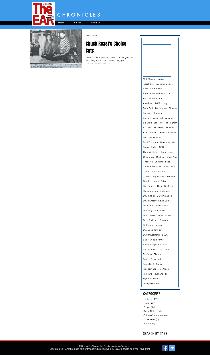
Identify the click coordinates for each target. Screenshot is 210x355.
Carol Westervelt (151, 152)
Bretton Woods (167, 142)
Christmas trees (162, 161)
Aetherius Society (164, 83)
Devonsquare (161, 205)
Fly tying (158, 254)
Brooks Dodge (150, 147)
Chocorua (148, 161)
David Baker (149, 195)
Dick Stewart (160, 210)
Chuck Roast (169, 166)
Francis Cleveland (152, 259)
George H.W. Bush (152, 283)
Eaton (165, 244)
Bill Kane (147, 127)
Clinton (146, 176)
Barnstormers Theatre (166, 108)
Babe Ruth (148, 108)
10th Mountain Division (154, 79)
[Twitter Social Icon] (172, 348)
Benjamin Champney (153, 113)
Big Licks (147, 122)
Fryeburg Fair (160, 273)
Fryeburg (147, 273)
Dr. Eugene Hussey (152, 225)
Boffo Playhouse (168, 132)
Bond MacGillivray (152, 137)
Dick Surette (149, 215)
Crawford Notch (151, 181)
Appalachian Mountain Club (156, 93)
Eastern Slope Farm (153, 239)
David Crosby (150, 200)
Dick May (147, 210)
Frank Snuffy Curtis (152, 264)
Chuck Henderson (152, 166)
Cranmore (171, 176)
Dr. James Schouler (152, 229)
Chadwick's (148, 157)
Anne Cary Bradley (152, 88)
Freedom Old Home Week (156, 268)
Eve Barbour (164, 249)
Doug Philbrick (150, 220)
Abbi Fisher (148, 83)
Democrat (148, 205)
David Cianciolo (164, 195)
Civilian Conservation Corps (156, 171)
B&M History (161, 103)
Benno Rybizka (150, 118)
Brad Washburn (150, 142)
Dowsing (163, 220)
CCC (161, 147)
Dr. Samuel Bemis (151, 234)
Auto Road (148, 103)
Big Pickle (159, 122)
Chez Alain (172, 157)
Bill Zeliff (169, 127)
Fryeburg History (151, 278)
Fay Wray (147, 254)
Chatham (160, 157)
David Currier (164, 200)
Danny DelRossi (165, 186)
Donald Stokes (164, 215)
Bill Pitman (158, 127)
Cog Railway (158, 176)
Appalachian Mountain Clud (156, 98)
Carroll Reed (167, 152)
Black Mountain (150, 132)
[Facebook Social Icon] (165, 348)
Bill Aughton (171, 122)
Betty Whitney (166, 118)
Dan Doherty (149, 186)
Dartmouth (165, 191)
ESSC (165, 234)
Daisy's (163, 181)
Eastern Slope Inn (152, 244)
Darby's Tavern (150, 191)
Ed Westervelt (150, 249)
